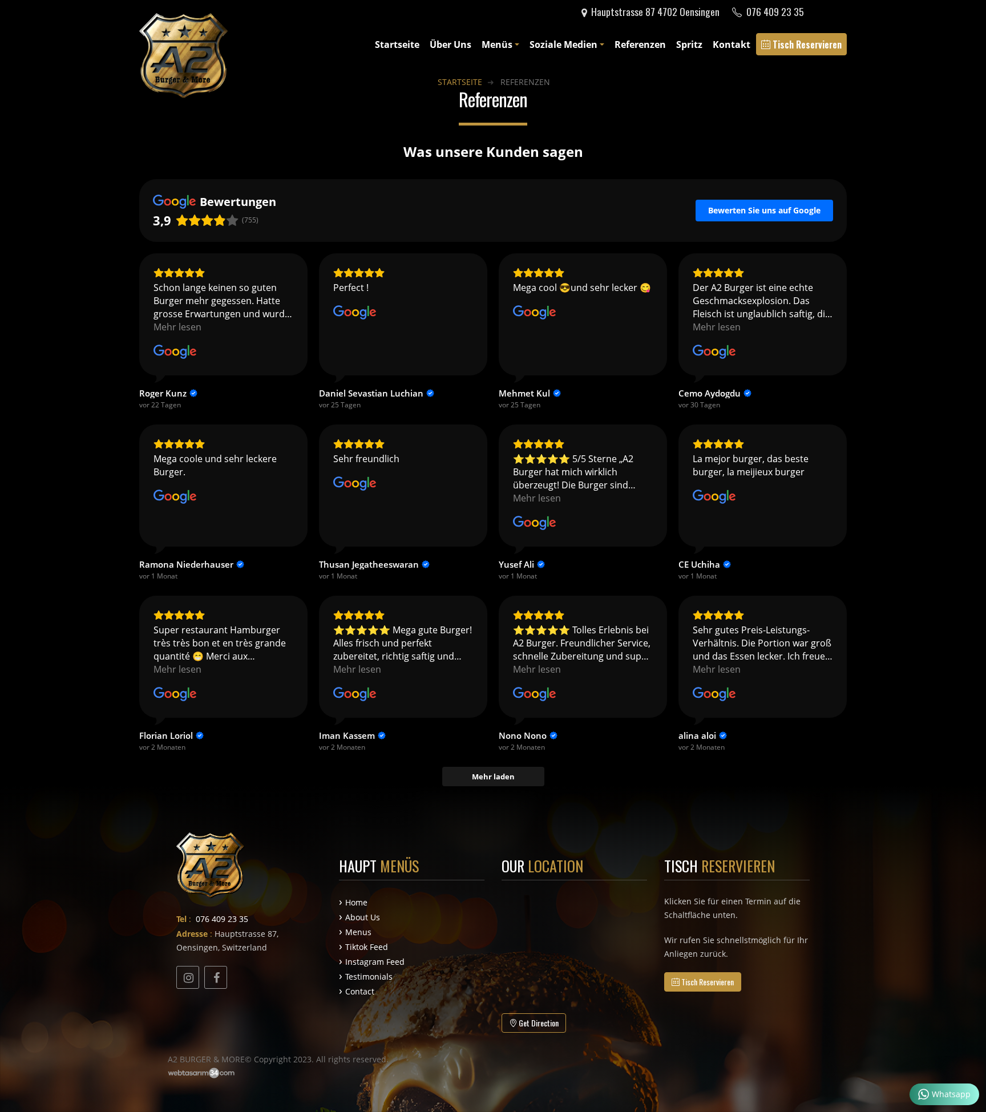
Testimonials (369, 976)
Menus (358, 932)
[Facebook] (215, 977)
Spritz (689, 44)
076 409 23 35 (774, 11)
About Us (362, 917)
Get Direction (538, 1023)
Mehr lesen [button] (177, 327)
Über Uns (450, 44)
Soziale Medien (563, 44)
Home (356, 902)
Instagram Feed (375, 961)
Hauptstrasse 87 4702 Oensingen (654, 11)
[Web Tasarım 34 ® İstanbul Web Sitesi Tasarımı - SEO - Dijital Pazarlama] (202, 1072)
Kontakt (731, 44)
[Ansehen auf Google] (175, 352)
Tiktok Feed (366, 946)
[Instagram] (187, 977)
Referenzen (640, 44)
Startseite (397, 44)
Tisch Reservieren (806, 44)
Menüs (497, 44)
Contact (359, 991)
